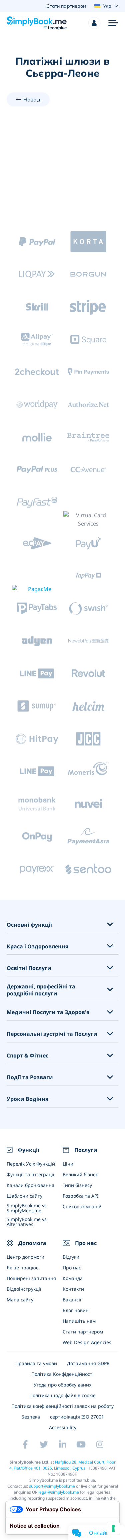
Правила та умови (36, 1363)
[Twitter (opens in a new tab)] (44, 1445)
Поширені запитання (31, 1278)
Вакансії (72, 1299)
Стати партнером (83, 1331)
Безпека (30, 1417)
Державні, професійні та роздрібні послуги (41, 990)
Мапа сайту (20, 1299)
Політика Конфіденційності (62, 1374)
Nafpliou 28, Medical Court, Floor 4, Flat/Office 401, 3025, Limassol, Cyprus (62, 1465)
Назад (31, 99)
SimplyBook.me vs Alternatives (27, 1221)
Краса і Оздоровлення (37, 946)
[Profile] (94, 23)
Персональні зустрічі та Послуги (52, 1033)
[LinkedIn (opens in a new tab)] (63, 1445)
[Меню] (113, 23)
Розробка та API (81, 1196)
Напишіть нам (79, 1321)
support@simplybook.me (52, 1486)
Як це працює (22, 1267)
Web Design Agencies (87, 1342)
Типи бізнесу (77, 1185)
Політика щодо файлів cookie (62, 1395)
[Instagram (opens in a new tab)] (100, 1445)
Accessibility (62, 1427)
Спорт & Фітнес (27, 1055)
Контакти (73, 1289)
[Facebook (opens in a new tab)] (25, 1445)
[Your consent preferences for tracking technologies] (113, 1528)
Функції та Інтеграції (30, 1174)
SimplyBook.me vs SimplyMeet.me (27, 1208)
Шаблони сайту (24, 1196)
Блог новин (76, 1310)
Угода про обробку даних (62, 1384)
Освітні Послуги (29, 968)
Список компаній (82, 1206)
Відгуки (71, 1257)
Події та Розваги (30, 1077)
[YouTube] (81, 1445)
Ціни (68, 1164)
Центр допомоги (25, 1257)
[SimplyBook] (37, 23)
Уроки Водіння (27, 1099)
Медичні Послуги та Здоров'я (48, 1012)
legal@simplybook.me (58, 1492)
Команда (73, 1278)
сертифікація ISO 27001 (77, 1417)
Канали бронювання (30, 1185)
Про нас (72, 1267)
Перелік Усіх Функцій (31, 1164)
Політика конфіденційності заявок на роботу (62, 1406)
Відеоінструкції (24, 1289)
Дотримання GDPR (88, 1363)
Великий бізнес (80, 1174)
